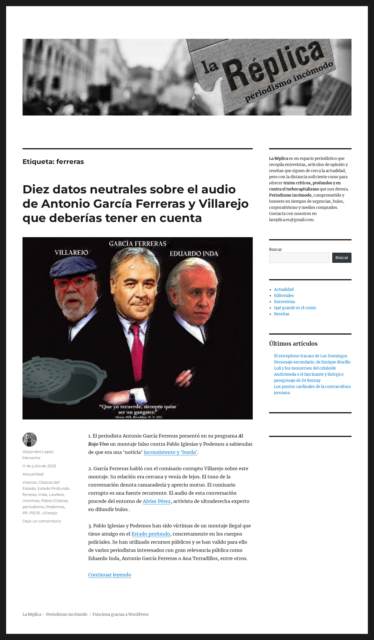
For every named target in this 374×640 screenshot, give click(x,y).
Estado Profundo (53, 488)
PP (25, 512)
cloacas (29, 482)
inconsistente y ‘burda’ (171, 452)
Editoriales (284, 295)
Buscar (275, 249)
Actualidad (33, 474)
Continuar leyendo (109, 575)
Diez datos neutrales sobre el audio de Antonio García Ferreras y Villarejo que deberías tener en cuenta (135, 203)
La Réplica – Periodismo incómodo (54, 614)
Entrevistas (284, 301)
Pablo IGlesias (54, 500)
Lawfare (56, 494)
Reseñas (282, 314)
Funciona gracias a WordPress (121, 614)
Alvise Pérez (157, 501)
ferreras (29, 494)
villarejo (49, 512)
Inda (42, 494)
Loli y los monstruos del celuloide (305, 368)
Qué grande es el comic (295, 307)
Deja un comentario (41, 521)
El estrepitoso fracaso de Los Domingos (310, 356)
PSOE (35, 512)
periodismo (33, 506)
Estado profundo (150, 534)
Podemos (55, 506)
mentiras (30, 500)
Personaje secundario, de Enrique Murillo (312, 362)
